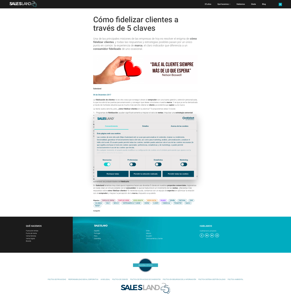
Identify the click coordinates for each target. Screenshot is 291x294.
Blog (264, 4)
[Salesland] (145, 288)
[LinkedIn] (207, 235)
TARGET (97, 206)
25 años (208, 4)
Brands (28, 241)
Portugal (97, 233)
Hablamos (241, 4)
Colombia (97, 238)
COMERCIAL (166, 203)
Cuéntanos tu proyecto (208, 231)
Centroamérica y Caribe (154, 238)
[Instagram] (217, 235)
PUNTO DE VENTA (123, 200)
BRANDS (163, 200)
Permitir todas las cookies (178, 174)
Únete (253, 4)
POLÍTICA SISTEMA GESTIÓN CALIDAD (211, 279)
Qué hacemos (223, 4)
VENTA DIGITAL (152, 200)
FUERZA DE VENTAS (108, 200)
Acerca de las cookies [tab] (179, 126)
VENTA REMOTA (138, 200)
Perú (95, 236)
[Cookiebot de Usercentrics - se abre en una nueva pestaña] (184, 118)
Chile (147, 231)
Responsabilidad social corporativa (83, 279)
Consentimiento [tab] (111, 126)
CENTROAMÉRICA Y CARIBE (131, 203)
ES (280, 4)
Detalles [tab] (145, 126)
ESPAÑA (172, 200)
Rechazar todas (113, 174)
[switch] (132, 164)
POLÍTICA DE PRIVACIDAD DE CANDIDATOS (145, 279)
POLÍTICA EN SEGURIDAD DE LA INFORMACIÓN (179, 279)
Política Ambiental (235, 279)
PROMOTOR (178, 203)
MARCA (188, 203)
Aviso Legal (105, 279)
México (148, 233)
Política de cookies (120, 279)
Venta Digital (30, 238)
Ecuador (149, 236)
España (96, 231)
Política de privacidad (57, 279)
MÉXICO (116, 203)
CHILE (108, 203)
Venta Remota (31, 236)
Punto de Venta (31, 233)
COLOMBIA (98, 203)
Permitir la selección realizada (145, 174)
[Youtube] (212, 235)
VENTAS (146, 203)
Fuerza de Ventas (32, 231)
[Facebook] (202, 235)
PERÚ (191, 200)
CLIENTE (156, 203)
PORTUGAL (182, 200)
